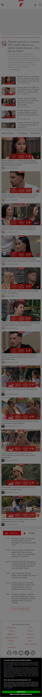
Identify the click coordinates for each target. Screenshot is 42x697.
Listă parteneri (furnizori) (8, 688)
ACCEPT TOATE (21, 692)
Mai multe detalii (10, 666)
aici (20, 672)
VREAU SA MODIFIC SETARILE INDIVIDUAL (21, 694)
